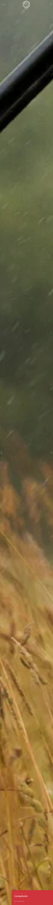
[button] (51, 4)
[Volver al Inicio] (26, 4)
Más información (19, 901)
